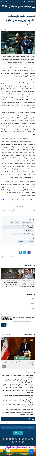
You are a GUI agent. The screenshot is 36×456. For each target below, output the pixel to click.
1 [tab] (9, 334)
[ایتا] (13, 439)
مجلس (16, 206)
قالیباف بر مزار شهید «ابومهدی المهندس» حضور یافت (19, 388)
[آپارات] (22, 439)
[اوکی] (19, 442)
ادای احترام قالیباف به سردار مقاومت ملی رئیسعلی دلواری (18, 385)
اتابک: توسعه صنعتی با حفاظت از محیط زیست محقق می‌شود (19, 363)
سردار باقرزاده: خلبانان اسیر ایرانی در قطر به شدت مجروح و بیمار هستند (17, 391)
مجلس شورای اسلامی (27, 223)
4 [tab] (2, 334)
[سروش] (10, 439)
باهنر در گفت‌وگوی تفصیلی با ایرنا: (27, 281)
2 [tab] (7, 334)
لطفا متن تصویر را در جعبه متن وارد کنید (24, 317)
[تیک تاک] (22, 442)
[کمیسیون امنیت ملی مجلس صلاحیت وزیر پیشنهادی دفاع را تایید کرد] (18, 42)
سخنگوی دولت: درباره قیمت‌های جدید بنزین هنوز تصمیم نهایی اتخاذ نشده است (17, 401)
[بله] (19, 439)
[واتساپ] (13, 442)
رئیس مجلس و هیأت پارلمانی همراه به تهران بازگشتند (18, 409)
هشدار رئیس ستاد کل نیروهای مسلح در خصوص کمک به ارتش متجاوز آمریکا (18, 406)
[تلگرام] (32, 439)
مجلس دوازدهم (15, 223)
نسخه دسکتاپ (18, 433)
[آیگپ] (16, 439)
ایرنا (20, 7)
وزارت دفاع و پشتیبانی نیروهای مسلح (23, 234)
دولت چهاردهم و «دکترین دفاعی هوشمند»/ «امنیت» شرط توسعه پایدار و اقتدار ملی (17, 413)
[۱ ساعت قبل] (18, 348)
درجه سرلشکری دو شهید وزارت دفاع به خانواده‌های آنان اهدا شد (18, 396)
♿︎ (31, 451)
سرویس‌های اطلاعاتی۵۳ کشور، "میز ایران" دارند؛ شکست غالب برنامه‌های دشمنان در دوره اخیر (10, 285)
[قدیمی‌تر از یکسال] (26, 273)
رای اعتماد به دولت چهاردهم (25, 242)
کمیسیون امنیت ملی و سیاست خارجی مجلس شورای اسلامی (19, 227)
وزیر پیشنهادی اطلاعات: (11, 280)
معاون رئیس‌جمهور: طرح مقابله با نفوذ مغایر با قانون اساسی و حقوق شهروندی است (19, 381)
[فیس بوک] (3, 439)
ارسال (3, 325)
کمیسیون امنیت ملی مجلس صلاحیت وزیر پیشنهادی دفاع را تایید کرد (20, 20)
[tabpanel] (18, 353)
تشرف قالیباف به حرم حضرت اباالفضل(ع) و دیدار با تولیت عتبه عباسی (17, 376)
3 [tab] (4, 334)
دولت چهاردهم (29, 231)
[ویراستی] (7, 439)
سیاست (21, 206)
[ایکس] (29, 439)
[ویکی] (16, 442)
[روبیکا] (26, 439)
